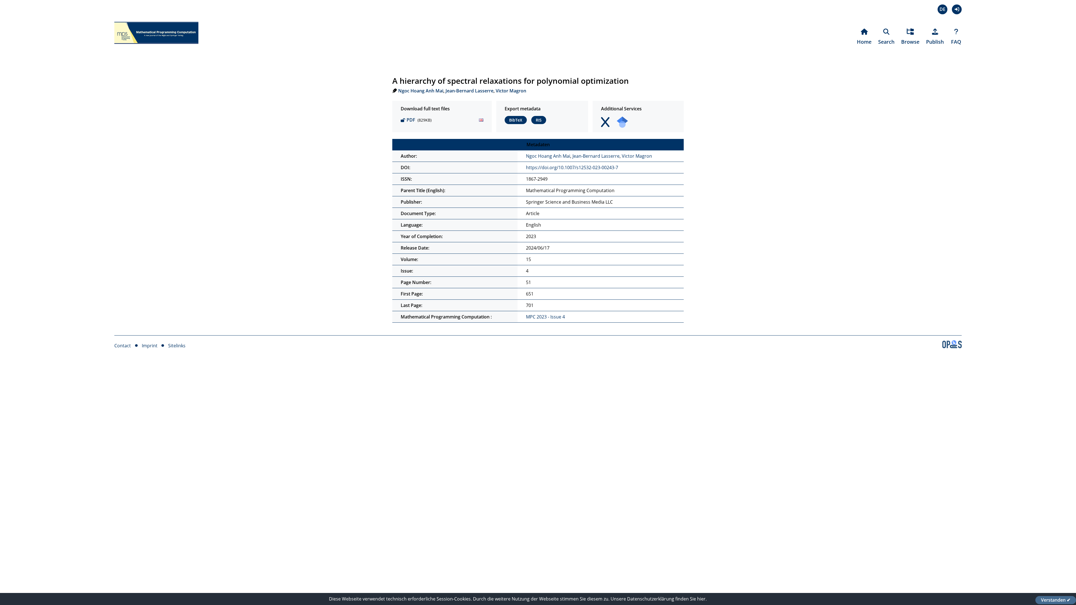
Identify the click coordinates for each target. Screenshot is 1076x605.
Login (957, 9)
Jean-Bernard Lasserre (469, 91)
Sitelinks (176, 346)
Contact (122, 346)
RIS (539, 120)
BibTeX (515, 120)
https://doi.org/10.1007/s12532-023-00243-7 (572, 167)
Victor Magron (511, 91)
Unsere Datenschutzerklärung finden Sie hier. (659, 599)
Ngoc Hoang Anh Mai (420, 91)
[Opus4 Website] (952, 346)
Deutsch (942, 9)
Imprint (149, 346)
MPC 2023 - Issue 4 (545, 317)
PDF (411, 120)
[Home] (156, 47)
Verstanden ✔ (1055, 600)
